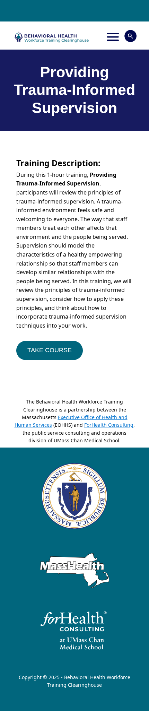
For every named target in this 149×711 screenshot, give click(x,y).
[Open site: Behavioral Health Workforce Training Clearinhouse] (51, 37)
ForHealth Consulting (108, 425)
